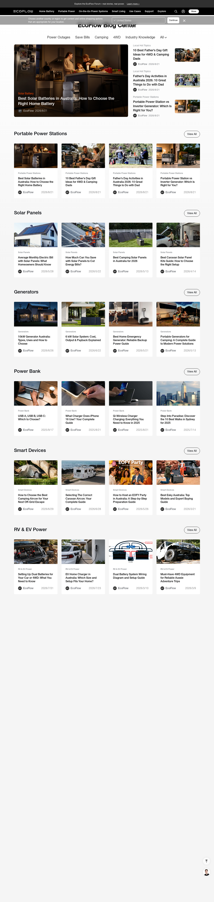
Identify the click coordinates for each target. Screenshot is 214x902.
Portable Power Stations (29, 173)
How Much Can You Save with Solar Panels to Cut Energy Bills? (81, 261)
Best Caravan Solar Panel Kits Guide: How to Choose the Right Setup (176, 261)
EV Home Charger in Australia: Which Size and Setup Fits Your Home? (81, 578)
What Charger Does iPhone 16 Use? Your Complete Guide (82, 419)
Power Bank (23, 411)
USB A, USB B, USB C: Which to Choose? (32, 417)
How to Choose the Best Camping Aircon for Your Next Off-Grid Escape (33, 499)
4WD (117, 37)
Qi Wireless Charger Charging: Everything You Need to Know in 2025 (128, 419)
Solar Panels (24, 252)
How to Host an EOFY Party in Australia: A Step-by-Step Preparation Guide (130, 499)
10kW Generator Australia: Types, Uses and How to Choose (34, 340)
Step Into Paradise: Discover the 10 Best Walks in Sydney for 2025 (177, 419)
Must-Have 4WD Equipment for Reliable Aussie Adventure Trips (177, 578)
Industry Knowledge (140, 37)
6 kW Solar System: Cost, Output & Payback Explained (83, 338)
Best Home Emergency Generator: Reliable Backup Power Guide (130, 340)
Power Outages (58, 37)
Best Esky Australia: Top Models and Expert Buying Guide (176, 499)
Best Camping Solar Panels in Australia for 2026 (129, 259)
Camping (101, 37)
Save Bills (82, 37)
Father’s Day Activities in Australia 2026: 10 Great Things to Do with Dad (150, 80)
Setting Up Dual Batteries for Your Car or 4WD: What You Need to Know (35, 578)
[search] (176, 11)
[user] (183, 11)
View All (192, 134)
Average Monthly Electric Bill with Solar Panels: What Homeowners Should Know (35, 261)
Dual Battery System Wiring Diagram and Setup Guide (129, 576)
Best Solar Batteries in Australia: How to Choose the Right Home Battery (66, 101)
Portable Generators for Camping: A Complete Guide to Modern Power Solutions (178, 340)
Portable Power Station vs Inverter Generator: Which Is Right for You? (152, 106)
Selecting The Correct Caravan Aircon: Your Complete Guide (79, 499)
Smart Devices (25, 490)
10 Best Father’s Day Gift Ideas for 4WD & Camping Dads (151, 54)
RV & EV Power (25, 569)
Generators (23, 332)
